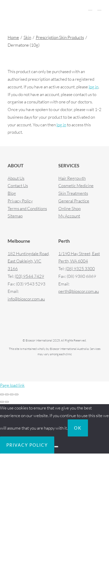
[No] (56, 446)
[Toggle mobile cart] (90, 7)
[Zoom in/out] (2, 394)
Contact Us (18, 185)
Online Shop (69, 208)
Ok (78, 428)
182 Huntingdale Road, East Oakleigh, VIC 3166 (28, 261)
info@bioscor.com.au (26, 299)
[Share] (12, 394)
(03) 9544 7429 (29, 276)
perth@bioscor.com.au (78, 291)
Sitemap (15, 215)
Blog (12, 193)
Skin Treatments (73, 193)
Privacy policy (27, 445)
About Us (16, 178)
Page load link (12, 385)
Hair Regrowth (72, 178)
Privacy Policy (20, 200)
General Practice (73, 200)
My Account (69, 215)
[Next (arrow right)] (7, 402)
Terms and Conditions (27, 208)
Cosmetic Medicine (76, 185)
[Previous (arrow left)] (2, 402)
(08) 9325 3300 (80, 268)
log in (93, 86)
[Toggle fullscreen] (7, 394)
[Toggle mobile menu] (99, 7)
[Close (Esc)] (16, 394)
